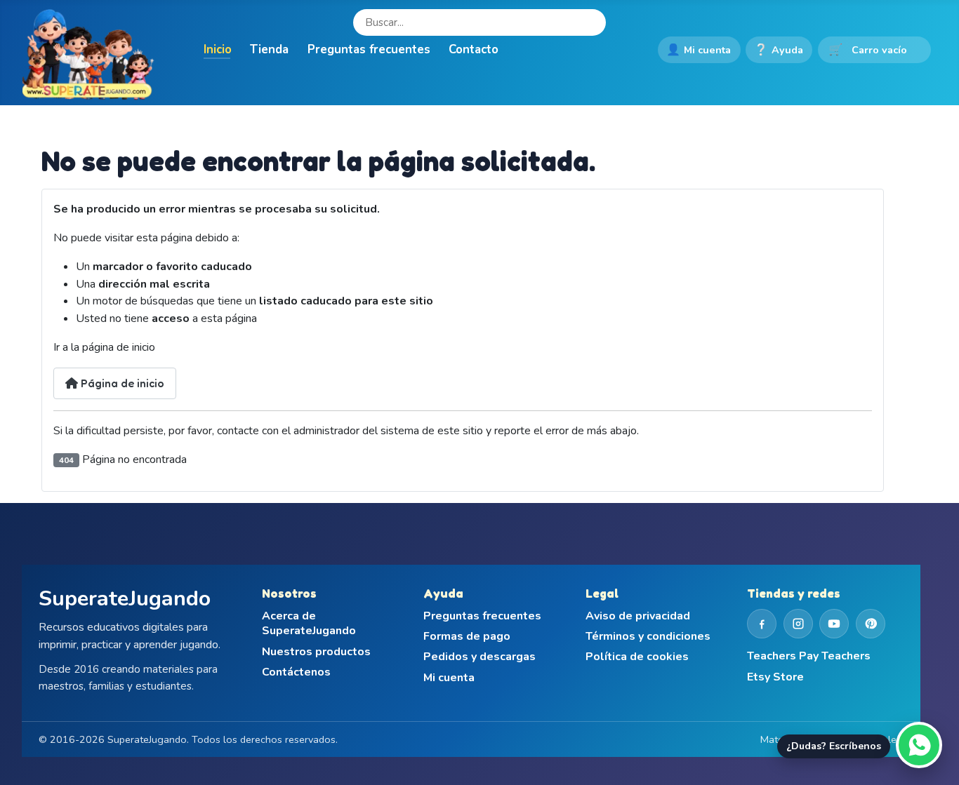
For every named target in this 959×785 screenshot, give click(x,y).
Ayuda (778, 50)
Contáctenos (296, 672)
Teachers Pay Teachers (809, 656)
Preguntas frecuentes (368, 49)
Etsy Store (775, 677)
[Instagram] (798, 623)
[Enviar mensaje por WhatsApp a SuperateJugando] (919, 745)
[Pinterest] (870, 623)
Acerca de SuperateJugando (309, 624)
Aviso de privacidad (638, 616)
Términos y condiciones (648, 636)
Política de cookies (637, 657)
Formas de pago (466, 636)
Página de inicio (121, 383)
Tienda (269, 49)
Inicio (218, 49)
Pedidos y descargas (479, 657)
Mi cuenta (698, 50)
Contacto (473, 49)
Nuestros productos (316, 652)
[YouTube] (834, 623)
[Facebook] (761, 623)
